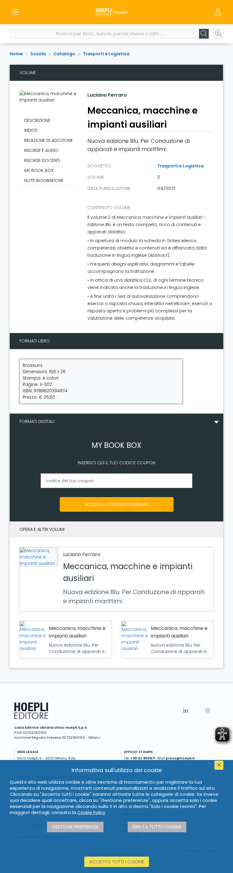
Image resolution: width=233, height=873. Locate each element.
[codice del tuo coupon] (116, 480)
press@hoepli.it (180, 758)
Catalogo (64, 54)
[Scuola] (116, 12)
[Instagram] (207, 711)
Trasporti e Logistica (106, 54)
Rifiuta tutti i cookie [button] (157, 826)
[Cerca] (204, 34)
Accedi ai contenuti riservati (117, 504)
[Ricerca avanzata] (218, 34)
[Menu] (15, 12)
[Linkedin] (185, 711)
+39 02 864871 (142, 758)
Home (16, 54)
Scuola (38, 54)
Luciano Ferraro (107, 94)
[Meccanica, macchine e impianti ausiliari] (38, 557)
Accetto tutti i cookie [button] (116, 861)
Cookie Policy (91, 812)
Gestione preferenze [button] (75, 826)
